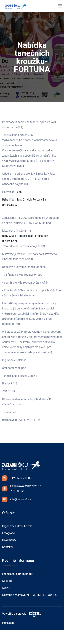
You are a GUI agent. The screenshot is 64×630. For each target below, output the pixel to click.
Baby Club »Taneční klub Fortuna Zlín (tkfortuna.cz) (24, 202)
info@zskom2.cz (20, 499)
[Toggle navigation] (60, 6)
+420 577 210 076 (21, 478)
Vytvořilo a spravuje (14, 614)
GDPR (6, 587)
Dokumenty (9, 540)
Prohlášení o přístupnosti (17, 574)
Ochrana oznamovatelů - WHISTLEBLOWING (29, 595)
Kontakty (7, 547)
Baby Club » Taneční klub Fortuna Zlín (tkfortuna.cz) (25, 238)
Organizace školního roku (17, 526)
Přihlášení (8, 622)
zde (19, 192)
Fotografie (8, 533)
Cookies (7, 580)
